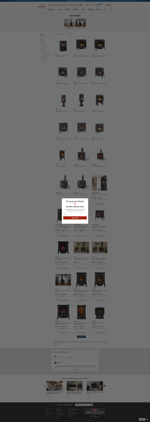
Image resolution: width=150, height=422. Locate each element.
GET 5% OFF (75, 218)
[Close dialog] (87, 200)
